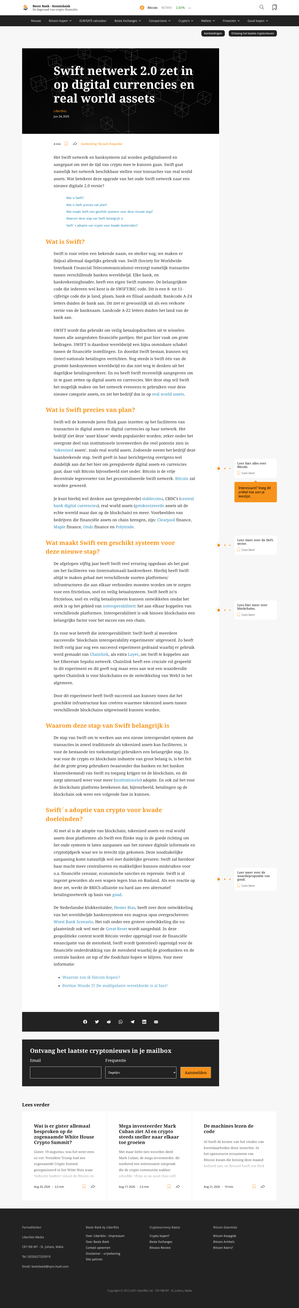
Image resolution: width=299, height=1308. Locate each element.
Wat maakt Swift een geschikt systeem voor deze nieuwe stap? (109, 211)
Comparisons (158, 21)
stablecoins (152, 498)
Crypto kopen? (159, 1236)
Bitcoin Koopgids (224, 1236)
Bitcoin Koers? (223, 1247)
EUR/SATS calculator (93, 21)
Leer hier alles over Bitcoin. (251, 465)
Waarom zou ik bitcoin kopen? (91, 977)
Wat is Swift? (75, 198)
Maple (59, 527)
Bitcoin (181, 478)
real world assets (168, 394)
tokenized (64, 450)
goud (116, 894)
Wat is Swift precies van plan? (86, 205)
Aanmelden (196, 1072)
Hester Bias (124, 907)
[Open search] (262, 7)
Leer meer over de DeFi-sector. (255, 541)
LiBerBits (60, 111)
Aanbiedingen (213, 33)
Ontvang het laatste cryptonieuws (252, 33)
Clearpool (166, 520)
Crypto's (184, 21)
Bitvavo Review (160, 1247)
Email (35, 1060)
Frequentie (115, 1060)
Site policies (94, 1259)
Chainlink (99, 654)
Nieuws (36, 21)
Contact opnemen (98, 1247)
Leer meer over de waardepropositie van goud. (253, 876)
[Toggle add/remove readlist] (67, 144)
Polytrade (125, 527)
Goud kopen (256, 21)
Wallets (206, 21)
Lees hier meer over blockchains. (252, 606)
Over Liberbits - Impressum (105, 1236)
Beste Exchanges (125, 21)
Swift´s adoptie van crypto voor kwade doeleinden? (102, 225)
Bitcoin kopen (58, 21)
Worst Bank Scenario (73, 921)
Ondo (88, 527)
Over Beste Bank (97, 1241)
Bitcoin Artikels (223, 1241)
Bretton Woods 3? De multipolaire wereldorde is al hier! (115, 985)
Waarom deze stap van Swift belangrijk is (94, 218)
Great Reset (116, 928)
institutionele (127, 780)
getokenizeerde (149, 505)
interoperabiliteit (119, 606)
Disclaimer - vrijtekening (103, 1253)
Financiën (229, 21)
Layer (133, 654)
